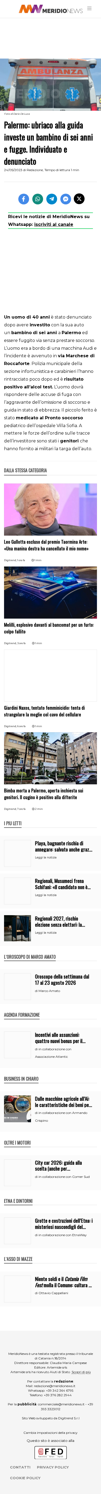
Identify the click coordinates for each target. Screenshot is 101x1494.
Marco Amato (49, 991)
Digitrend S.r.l (68, 1418)
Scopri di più (81, 1372)
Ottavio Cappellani (53, 1293)
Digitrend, (10, 560)
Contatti (20, 1467)
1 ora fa (21, 560)
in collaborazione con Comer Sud (64, 1177)
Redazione (35, 170)
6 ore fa (21, 726)
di (37, 991)
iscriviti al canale (53, 224)
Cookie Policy (25, 1478)
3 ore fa (21, 643)
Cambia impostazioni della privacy (50, 1433)
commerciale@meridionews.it (61, 1404)
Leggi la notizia (46, 857)
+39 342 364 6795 (59, 1390)
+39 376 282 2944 (58, 1395)
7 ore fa (21, 808)
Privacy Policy (53, 1467)
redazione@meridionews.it (54, 1386)
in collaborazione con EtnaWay (63, 1235)
